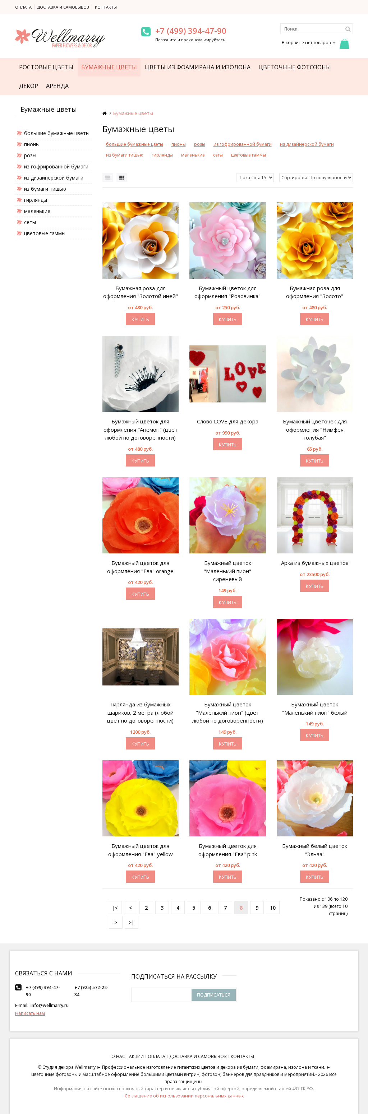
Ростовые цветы (46, 67)
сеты (30, 222)
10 (273, 907)
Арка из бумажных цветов (315, 562)
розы (30, 155)
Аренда (57, 86)
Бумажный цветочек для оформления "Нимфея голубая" (315, 429)
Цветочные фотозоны (294, 67)
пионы (32, 144)
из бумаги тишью (45, 188)
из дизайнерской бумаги (53, 177)
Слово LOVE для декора (227, 421)
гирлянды (35, 199)
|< (115, 907)
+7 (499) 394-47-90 (190, 30)
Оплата (23, 7)
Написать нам (30, 1013)
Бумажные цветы (109, 67)
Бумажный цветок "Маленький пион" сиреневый (227, 570)
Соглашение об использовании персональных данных (184, 1096)
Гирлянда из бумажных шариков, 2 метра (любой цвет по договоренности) (140, 712)
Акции (136, 1056)
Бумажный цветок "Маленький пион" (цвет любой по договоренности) (227, 712)
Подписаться (213, 995)
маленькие (37, 211)
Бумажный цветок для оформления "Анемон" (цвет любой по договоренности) (141, 429)
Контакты (106, 7)
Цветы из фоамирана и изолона (197, 67)
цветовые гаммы (44, 233)
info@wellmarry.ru (50, 1005)
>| (131, 922)
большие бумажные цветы (56, 133)
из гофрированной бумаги (56, 166)
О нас (118, 1056)
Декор (28, 86)
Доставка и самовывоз (63, 7)
